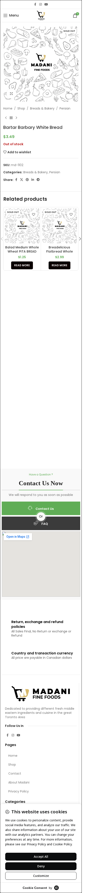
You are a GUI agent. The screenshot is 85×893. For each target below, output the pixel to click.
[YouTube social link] (46, 4)
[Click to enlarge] (11, 93)
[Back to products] (11, 117)
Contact (14, 773)
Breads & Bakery (42, 108)
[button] (80, 238)
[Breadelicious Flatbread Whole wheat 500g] (59, 225)
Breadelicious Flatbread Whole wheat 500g (59, 251)
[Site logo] (41, 15)
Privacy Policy (18, 791)
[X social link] (21, 180)
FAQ (44, 524)
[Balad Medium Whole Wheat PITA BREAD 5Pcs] (22, 225)
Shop (21, 108)
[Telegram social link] (38, 180)
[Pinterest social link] (27, 180)
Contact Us (45, 509)
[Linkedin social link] (32, 180)
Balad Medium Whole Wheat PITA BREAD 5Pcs (22, 251)
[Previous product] (5, 117)
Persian (65, 108)
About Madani (18, 782)
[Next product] (16, 117)
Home (7, 108)
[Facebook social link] (35, 4)
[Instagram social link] (40, 4)
